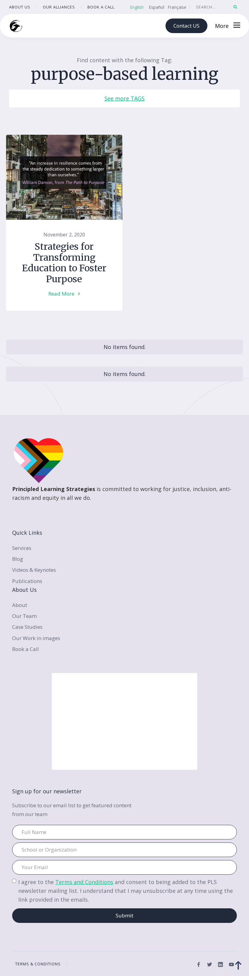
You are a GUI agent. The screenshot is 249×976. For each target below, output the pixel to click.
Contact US (186, 25)
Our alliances (59, 7)
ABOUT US (19, 7)
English (137, 7)
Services (21, 547)
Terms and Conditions (84, 882)
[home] (16, 26)
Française (177, 7)
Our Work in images (36, 638)
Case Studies (27, 626)
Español (156, 7)
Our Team (24, 615)
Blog (17, 558)
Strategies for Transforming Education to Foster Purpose (64, 262)
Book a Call (25, 649)
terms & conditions (38, 964)
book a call (100, 7)
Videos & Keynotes (34, 569)
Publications (27, 581)
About (19, 605)
